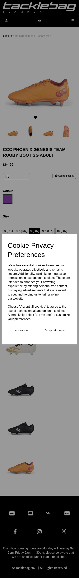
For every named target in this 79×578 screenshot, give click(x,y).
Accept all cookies (55, 330)
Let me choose (22, 330)
